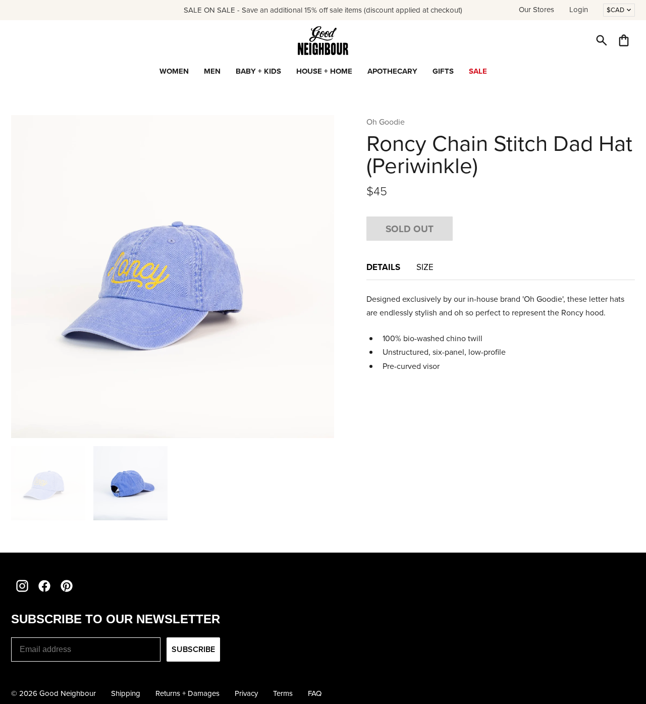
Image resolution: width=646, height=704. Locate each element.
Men (212, 71)
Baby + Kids (258, 71)
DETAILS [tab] (383, 267)
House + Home (324, 71)
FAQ (314, 693)
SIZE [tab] (425, 267)
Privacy (246, 693)
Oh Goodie (385, 122)
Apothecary (392, 71)
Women (174, 71)
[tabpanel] (500, 332)
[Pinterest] (67, 586)
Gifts (443, 71)
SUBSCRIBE (193, 649)
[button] (601, 40)
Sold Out (410, 229)
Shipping (125, 693)
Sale (478, 71)
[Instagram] (22, 586)
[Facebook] (44, 586)
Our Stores (536, 9)
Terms (283, 693)
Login (578, 9)
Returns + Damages (187, 693)
